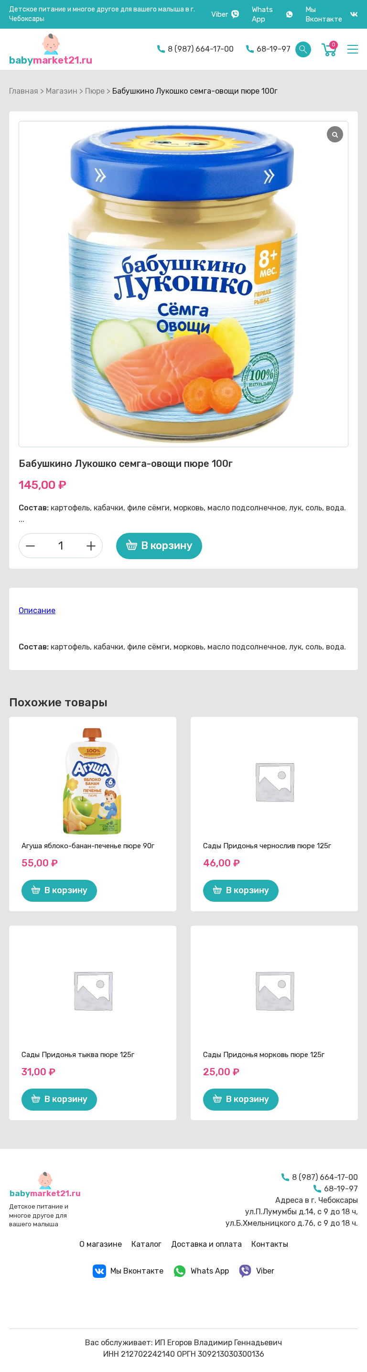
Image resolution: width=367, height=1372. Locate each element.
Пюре (95, 91)
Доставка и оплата (206, 1244)
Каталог (146, 1244)
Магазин (61, 91)
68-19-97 (274, 49)
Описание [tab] (37, 610)
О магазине (100, 1244)
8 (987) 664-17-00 (201, 49)
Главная (23, 91)
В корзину (167, 545)
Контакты (269, 1244)
